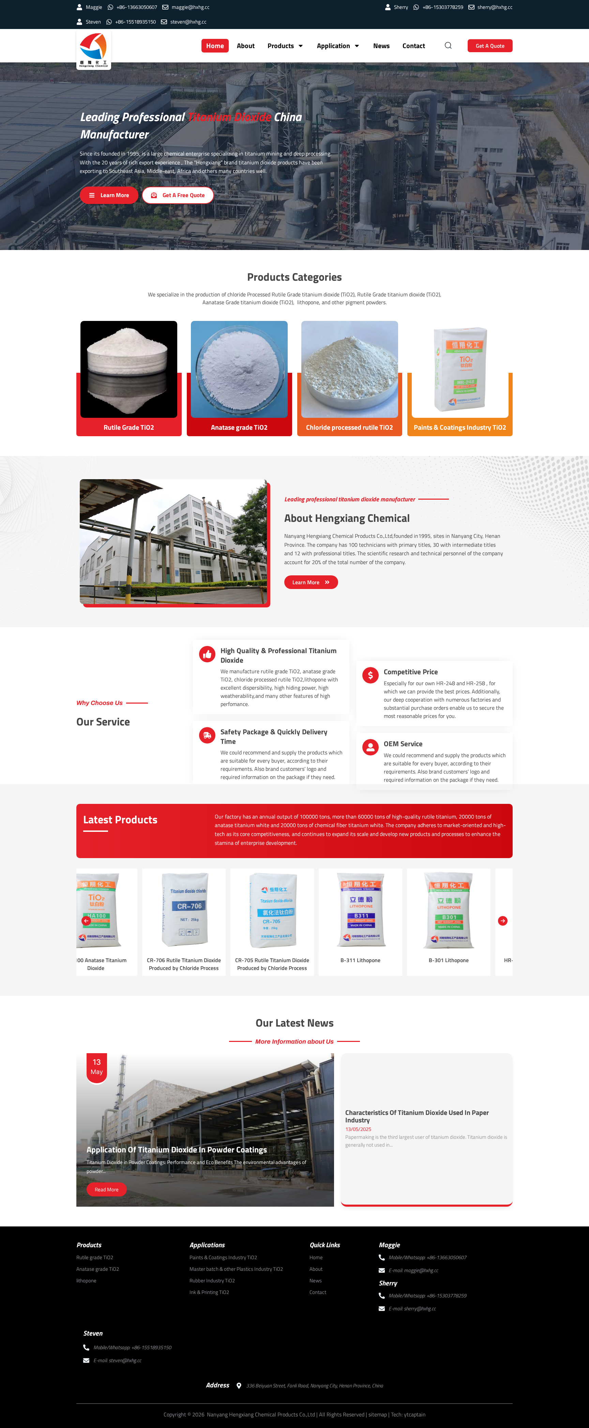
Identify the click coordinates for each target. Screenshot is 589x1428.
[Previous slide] (86, 921)
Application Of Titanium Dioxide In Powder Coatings (177, 1149)
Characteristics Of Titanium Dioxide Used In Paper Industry (417, 1116)
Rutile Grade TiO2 (129, 427)
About (246, 45)
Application (333, 45)
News (381, 45)
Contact (414, 45)
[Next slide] (503, 921)
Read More (107, 1189)
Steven (92, 1333)
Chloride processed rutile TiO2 (349, 427)
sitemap (377, 1414)
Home (215, 45)
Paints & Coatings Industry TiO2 (460, 427)
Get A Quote (490, 46)
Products (281, 45)
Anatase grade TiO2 (239, 427)
